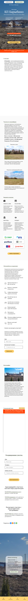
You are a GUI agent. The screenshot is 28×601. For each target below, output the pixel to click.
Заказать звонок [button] (19, 2)
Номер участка (8, 470)
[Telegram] (14, 523)
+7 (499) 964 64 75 (8, 2)
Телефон (7, 465)
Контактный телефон (9, 344)
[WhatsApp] (16, 523)
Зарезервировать (14, 479)
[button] (14, 42)
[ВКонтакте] (11, 523)
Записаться (9, 351)
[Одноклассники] (12, 523)
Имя (5, 339)
